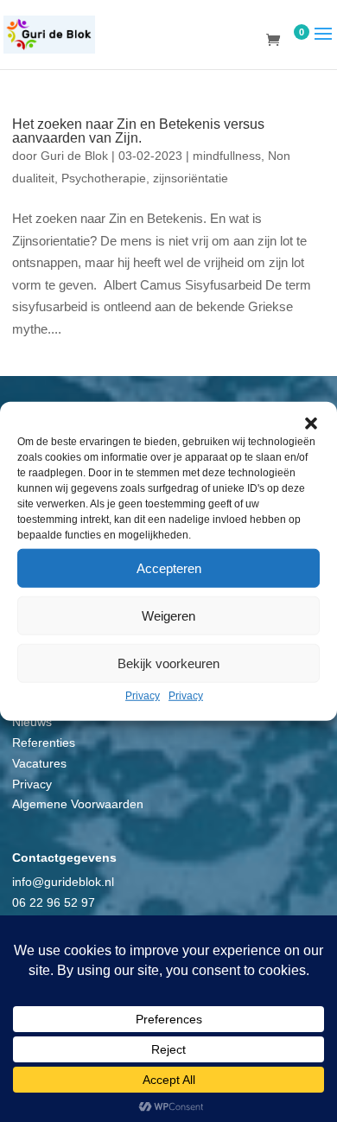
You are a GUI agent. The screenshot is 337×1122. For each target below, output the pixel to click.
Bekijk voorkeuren (168, 662)
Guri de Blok (74, 156)
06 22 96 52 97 (53, 902)
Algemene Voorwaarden (77, 804)
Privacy (142, 696)
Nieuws (32, 722)
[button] (311, 423)
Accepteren (169, 567)
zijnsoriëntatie (190, 178)
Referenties (43, 742)
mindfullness (227, 156)
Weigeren (168, 615)
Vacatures (39, 763)
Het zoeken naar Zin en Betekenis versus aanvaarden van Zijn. (138, 131)
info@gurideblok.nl (63, 882)
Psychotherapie (103, 178)
